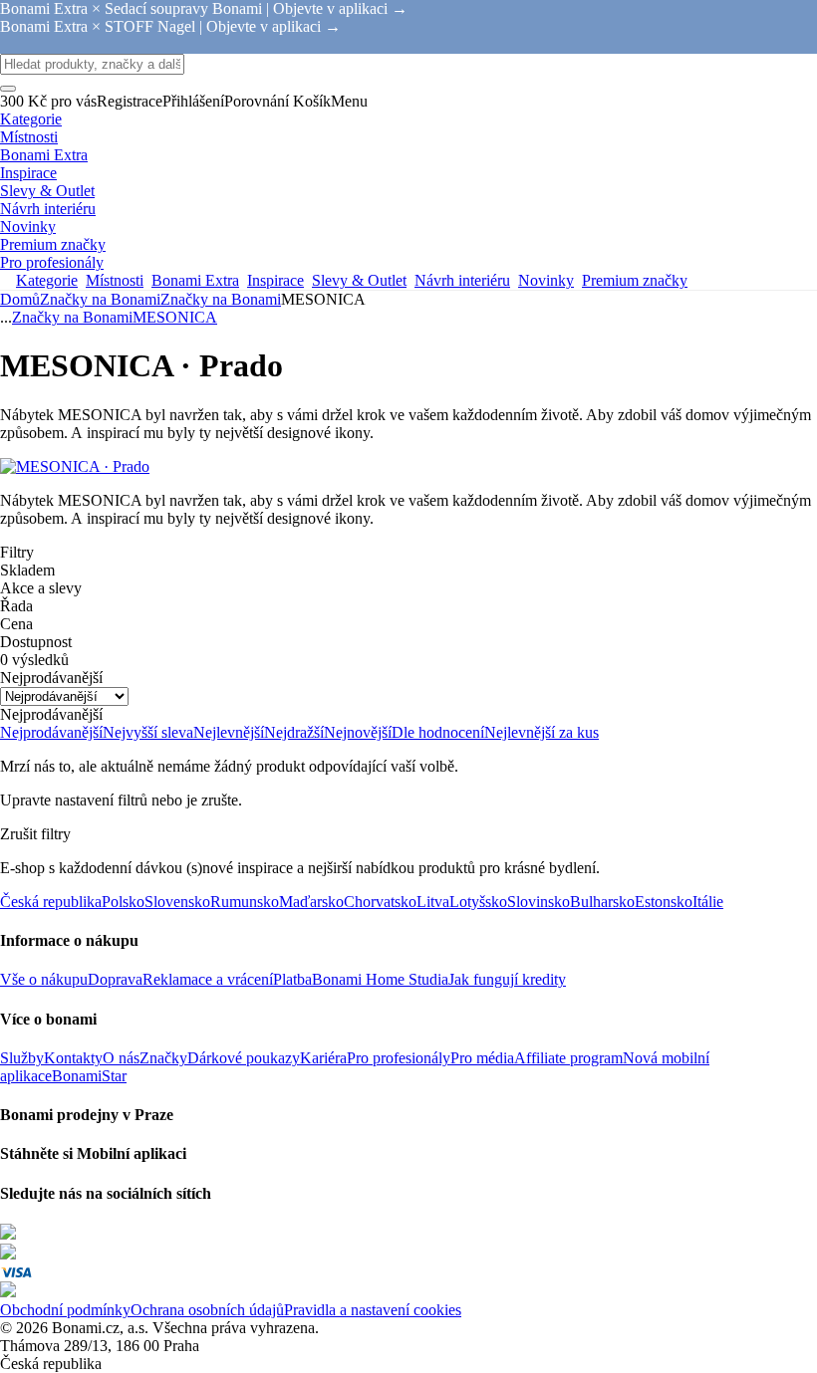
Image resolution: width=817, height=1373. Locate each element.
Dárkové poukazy (243, 1057)
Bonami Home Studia (380, 979)
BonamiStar (89, 1075)
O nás (121, 1057)
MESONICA (175, 317)
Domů (20, 299)
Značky (163, 1057)
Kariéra (323, 1057)
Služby (22, 1057)
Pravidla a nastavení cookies (372, 1309)
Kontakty (73, 1057)
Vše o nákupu (44, 979)
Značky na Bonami (220, 299)
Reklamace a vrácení (207, 979)
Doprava (115, 979)
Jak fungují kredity (507, 979)
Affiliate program (568, 1057)
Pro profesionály (398, 1057)
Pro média (482, 1057)
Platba (292, 979)
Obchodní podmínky (65, 1309)
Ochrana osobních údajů (207, 1309)
